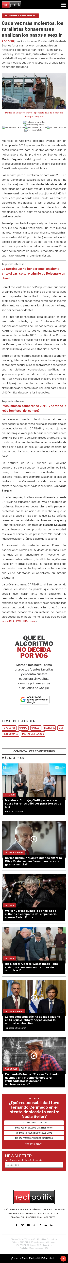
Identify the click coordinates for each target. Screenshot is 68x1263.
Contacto (49, 1217)
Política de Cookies (40, 1209)
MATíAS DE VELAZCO (33, 734)
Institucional (34, 1217)
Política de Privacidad (15, 1209)
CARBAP (35, 728)
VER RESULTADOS (34, 1144)
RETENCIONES (10, 734)
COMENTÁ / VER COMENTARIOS (34, 751)
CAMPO (23, 728)
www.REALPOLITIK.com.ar (19, 621)
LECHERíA (49, 728)
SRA (61, 728)
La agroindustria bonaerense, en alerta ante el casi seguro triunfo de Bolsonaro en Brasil (33, 273)
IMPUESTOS (9, 728)
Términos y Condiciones (39, 1213)
